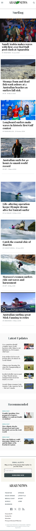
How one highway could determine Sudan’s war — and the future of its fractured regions (11, 442)
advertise (8, 518)
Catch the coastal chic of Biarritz (17, 243)
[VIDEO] (18, 110)
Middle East (6, 411)
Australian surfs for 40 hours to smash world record (16, 163)
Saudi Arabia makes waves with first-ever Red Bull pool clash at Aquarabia (17, 46)
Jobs (20, 501)
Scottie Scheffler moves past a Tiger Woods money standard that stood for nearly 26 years (12, 376)
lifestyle (22, 495)
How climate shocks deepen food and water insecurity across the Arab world (12, 429)
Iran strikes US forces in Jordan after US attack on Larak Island (11, 358)
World (7, 501)
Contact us (8, 516)
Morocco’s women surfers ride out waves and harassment (17, 279)
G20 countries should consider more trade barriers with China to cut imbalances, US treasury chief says (11, 348)
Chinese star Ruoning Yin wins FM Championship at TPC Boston (11, 367)
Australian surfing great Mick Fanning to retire (17, 316)
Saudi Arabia (10, 495)
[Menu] (2, 3)
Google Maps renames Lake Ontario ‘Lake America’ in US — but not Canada (12, 386)
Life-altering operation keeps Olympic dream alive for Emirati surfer (16, 206)
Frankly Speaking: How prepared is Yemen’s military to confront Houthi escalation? (12, 416)
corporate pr (8, 513)
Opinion (21, 493)
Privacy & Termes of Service (13, 520)
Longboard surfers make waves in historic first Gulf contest (18, 125)
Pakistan (8, 493)
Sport (20, 498)
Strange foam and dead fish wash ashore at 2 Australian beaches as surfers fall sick (16, 86)
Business (8, 504)
